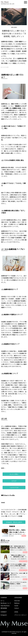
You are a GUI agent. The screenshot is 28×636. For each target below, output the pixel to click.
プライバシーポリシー (20, 615)
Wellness (17, 603)
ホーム (2, 601)
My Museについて (6, 603)
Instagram (4, 615)
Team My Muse (5, 606)
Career (16, 606)
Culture (16, 608)
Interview (17, 601)
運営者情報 (4, 608)
